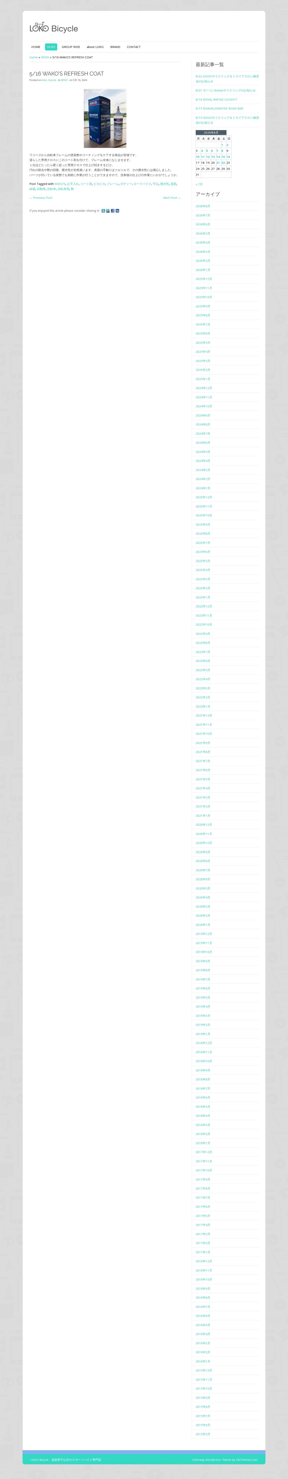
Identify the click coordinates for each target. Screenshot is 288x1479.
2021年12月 (204, 715)
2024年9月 (203, 415)
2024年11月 (204, 397)
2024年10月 (204, 406)
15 (223, 157)
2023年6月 (203, 552)
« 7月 (199, 184)
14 (218, 157)
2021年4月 (203, 788)
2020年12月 (204, 824)
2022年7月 (203, 652)
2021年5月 (203, 779)
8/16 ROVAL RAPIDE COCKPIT (216, 99)
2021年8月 (203, 752)
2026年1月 (203, 270)
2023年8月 (203, 533)
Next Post (172, 198)
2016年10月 (204, 1279)
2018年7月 (203, 1088)
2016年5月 (203, 1325)
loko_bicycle (49, 80)
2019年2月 (203, 1025)
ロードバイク (142, 184)
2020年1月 (203, 925)
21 (218, 163)
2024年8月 (203, 424)
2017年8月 (203, 1188)
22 (223, 163)
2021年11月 (204, 724)
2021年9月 (203, 743)
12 (208, 157)
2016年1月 (203, 1361)
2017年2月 (203, 1243)
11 (203, 157)
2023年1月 (203, 597)
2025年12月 (204, 279)
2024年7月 (203, 433)
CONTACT (134, 47)
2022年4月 (203, 679)
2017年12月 (204, 1152)
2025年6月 (203, 333)
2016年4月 (203, 1334)
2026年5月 (203, 233)
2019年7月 (203, 979)
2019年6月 (203, 988)
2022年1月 (203, 706)
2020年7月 (203, 870)
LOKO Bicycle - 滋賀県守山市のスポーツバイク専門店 (65, 1460)
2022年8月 (203, 643)
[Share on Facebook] (113, 210)
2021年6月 (203, 770)
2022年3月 (203, 688)
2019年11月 (204, 943)
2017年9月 (203, 1179)
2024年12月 (204, 388)
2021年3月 (203, 797)
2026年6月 (203, 224)
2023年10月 (204, 515)
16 (228, 157)
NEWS (51, 47)
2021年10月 (204, 733)
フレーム (113, 184)
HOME (35, 47)
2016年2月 (203, 1352)
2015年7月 (203, 1416)
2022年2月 (203, 697)
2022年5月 (203, 670)
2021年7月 (203, 761)
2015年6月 (203, 1425)
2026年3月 (203, 252)
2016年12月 (204, 1261)
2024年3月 (203, 470)
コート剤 (86, 184)
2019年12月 (204, 934)
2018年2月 (203, 1134)
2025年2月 (203, 370)
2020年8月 (203, 861)
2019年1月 (203, 1034)
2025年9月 (203, 306)
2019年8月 (203, 970)
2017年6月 (203, 1206)
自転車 (51, 189)
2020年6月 (203, 879)
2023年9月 (203, 524)
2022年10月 (204, 624)
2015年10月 (204, 1388)
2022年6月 (203, 661)
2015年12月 (204, 1370)
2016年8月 (203, 1297)
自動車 (41, 189)
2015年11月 (204, 1379)
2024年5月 (203, 452)
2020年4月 (203, 897)
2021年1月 (203, 815)
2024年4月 (203, 461)
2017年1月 (203, 1252)
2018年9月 (203, 1070)
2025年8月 (203, 315)
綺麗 (32, 189)
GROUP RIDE (71, 47)
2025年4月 (203, 351)
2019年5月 (203, 997)
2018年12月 (204, 1043)
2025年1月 (203, 379)
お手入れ (73, 184)
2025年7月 (203, 324)
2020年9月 (203, 852)
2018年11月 (204, 1052)
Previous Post (40, 198)
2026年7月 (203, 215)
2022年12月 (204, 606)
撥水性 (164, 184)
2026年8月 (203, 206)
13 (213, 157)
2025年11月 (204, 288)
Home (33, 57)
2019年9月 (203, 961)
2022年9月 (203, 634)
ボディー (126, 184)
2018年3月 (203, 1125)
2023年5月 (203, 561)
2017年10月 (204, 1170)
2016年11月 (204, 1270)
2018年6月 (203, 1097)
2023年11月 (204, 506)
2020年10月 (204, 843)
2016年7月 (203, 1307)
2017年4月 (203, 1225)
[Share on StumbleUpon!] (108, 210)
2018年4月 (203, 1116)
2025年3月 (203, 361)
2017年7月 (203, 1197)
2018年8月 (203, 1079)
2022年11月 (204, 615)
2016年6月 (203, 1316)
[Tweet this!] (103, 210)
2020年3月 (203, 906)
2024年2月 (203, 479)
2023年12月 (204, 497)
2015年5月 (203, 1434)
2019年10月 (204, 952)
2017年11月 (204, 1161)
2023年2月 (203, 588)
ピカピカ (99, 184)
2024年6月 (203, 442)
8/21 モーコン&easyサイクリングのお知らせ (226, 90)
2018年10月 (204, 1061)
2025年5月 (203, 342)
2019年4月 (203, 1006)
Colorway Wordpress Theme (211, 1460)
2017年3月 (203, 1234)
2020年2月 (203, 915)
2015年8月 (203, 1407)
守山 (156, 184)
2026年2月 (203, 261)
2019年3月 (203, 1016)
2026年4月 (203, 242)
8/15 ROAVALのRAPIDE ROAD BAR (219, 108)
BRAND (115, 47)
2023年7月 (203, 543)
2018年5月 (203, 1107)
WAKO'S (59, 184)
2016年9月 (203, 1288)
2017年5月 (203, 1216)
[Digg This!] (117, 210)
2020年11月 (204, 834)
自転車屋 (63, 189)
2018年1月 (203, 1143)
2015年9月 (203, 1398)
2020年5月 (203, 888)
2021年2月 (203, 806)
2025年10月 (204, 297)
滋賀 (174, 184)
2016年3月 (203, 1343)
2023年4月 (203, 570)
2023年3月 (203, 579)
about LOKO (95, 47)
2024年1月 (203, 488)
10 (197, 157)
